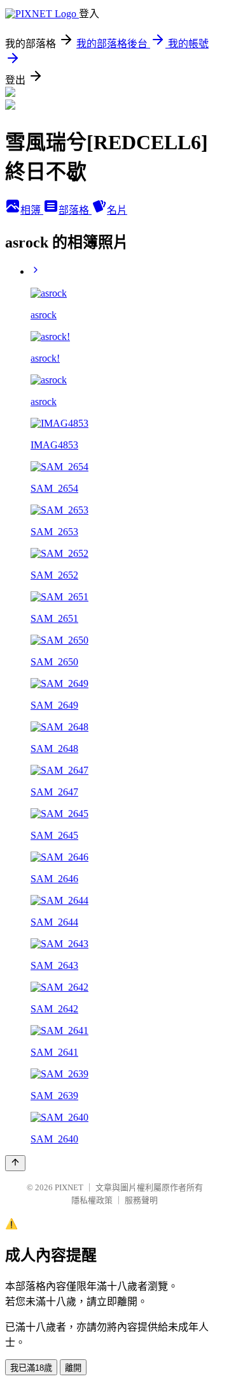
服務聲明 (141, 1200)
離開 (73, 1368)
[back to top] (15, 1163)
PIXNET (69, 1187)
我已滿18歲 (31, 1368)
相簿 (31, 210)
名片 (117, 210)
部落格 (75, 210)
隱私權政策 (92, 1200)
